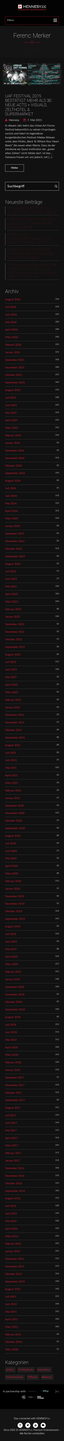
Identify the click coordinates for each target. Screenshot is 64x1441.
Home (32, 49)
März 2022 (11, 692)
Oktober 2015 (13, 1274)
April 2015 (11, 1319)
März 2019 (11, 964)
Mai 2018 (11, 1039)
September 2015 (15, 1281)
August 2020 (12, 835)
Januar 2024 (12, 526)
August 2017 (12, 1107)
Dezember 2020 (14, 805)
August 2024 (12, 480)
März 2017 (11, 1145)
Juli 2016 (10, 1206)
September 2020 (15, 828)
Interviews (44, 1369)
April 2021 (11, 775)
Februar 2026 (13, 344)
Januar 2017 (12, 1160)
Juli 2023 (10, 571)
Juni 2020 (11, 851)
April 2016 (11, 1228)
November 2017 (14, 1085)
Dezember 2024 (14, 450)
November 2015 (14, 1266)
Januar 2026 (12, 352)
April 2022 (11, 684)
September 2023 (15, 556)
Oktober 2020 (13, 820)
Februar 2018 (13, 1062)
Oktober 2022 (13, 639)
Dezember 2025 (14, 360)
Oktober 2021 (13, 730)
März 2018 (11, 1054)
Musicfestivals (14, 1377)
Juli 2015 (10, 1296)
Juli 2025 (10, 397)
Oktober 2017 (13, 1092)
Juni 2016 (11, 1213)
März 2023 (11, 601)
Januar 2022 (12, 707)
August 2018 (12, 1017)
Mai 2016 (11, 1221)
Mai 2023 (11, 586)
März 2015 (11, 1327)
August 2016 (12, 1198)
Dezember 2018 (14, 987)
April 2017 (11, 1138)
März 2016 (11, 1236)
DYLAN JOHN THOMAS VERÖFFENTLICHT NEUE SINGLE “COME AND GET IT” (30, 238)
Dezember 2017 (14, 1077)
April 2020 (11, 866)
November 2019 (14, 903)
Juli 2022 (10, 662)
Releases (47, 1377)
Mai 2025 (11, 412)
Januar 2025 (12, 443)
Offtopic (32, 1377)
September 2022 (15, 647)
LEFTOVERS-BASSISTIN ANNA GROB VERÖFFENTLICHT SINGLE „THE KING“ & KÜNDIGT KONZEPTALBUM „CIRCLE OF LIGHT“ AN (31, 271)
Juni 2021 (11, 760)
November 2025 (14, 367)
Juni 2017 (11, 1123)
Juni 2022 (11, 669)
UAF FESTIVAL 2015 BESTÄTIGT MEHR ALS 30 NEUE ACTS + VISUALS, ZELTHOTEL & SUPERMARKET (28, 105)
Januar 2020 (12, 888)
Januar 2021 (12, 798)
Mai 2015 (11, 1311)
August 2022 (12, 654)
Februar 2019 (13, 971)
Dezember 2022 (14, 624)
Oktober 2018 (13, 1002)
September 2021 (15, 737)
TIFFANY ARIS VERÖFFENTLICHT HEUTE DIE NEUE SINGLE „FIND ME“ (32, 210)
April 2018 (11, 1047)
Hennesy (13, 120)
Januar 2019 (12, 979)
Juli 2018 (10, 1024)
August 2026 (12, 299)
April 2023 (11, 594)
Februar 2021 (13, 790)
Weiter (14, 168)
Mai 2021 (11, 767)
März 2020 (11, 873)
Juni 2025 (11, 405)
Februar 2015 (13, 1334)
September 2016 (15, 1191)
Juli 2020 (10, 843)
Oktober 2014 (13, 1342)
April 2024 (11, 511)
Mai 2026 (11, 322)
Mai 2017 (11, 1130)
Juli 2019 (10, 934)
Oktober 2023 (13, 548)
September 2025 (15, 382)
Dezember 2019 (14, 896)
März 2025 (11, 427)
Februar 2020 (13, 881)
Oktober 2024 (13, 465)
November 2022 (14, 631)
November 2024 (14, 458)
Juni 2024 (11, 496)
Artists (10, 1369)
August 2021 (12, 745)
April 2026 (11, 329)
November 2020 (14, 813)
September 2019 (15, 919)
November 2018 (14, 994)
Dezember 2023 (14, 533)
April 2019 (11, 956)
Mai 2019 (11, 949)
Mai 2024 (11, 503)
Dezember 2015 (14, 1258)
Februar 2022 (13, 700)
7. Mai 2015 (34, 120)
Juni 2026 (11, 314)
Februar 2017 (13, 1153)
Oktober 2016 (13, 1183)
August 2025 (12, 390)
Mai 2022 (11, 677)
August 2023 (12, 564)
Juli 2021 (10, 752)
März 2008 (11, 1349)
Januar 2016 (12, 1251)
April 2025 (11, 420)
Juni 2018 (11, 1032)
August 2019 (12, 926)
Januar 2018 (12, 1070)
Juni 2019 (11, 941)
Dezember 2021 (14, 715)
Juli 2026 (10, 307)
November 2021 (14, 722)
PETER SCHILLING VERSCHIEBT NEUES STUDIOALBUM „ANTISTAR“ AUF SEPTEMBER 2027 (31, 253)
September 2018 (15, 1009)
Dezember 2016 (14, 1168)
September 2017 (15, 1100)
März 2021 (11, 783)
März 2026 (11, 337)
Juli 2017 (10, 1115)
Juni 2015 (11, 1304)
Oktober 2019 (13, 911)
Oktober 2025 (13, 375)
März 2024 (11, 518)
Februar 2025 (13, 435)
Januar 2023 (12, 616)
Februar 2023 (13, 609)
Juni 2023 (11, 579)
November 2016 (14, 1175)
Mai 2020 (11, 858)
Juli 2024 (10, 488)
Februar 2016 (13, 1243)
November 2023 (14, 541)
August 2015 (12, 1289)
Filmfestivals (25, 1369)
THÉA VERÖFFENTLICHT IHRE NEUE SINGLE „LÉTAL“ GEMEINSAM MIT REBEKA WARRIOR (31, 223)
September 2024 (15, 473)
